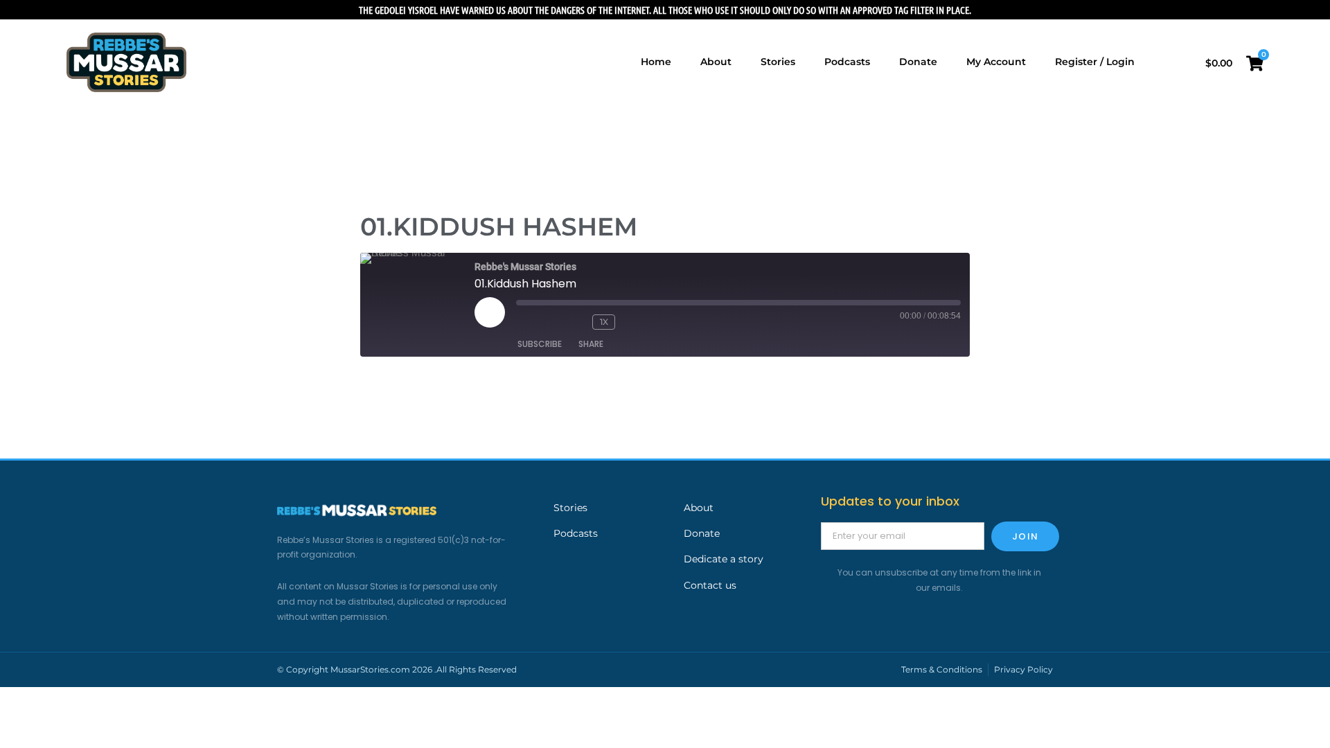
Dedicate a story (723, 559)
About (698, 507)
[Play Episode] (490, 312)
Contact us (710, 585)
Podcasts (575, 533)
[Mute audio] (537, 322)
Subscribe (539, 344)
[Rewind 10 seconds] (575, 322)
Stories (570, 507)
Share (590, 344)
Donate (702, 533)
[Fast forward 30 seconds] (643, 322)
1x (604, 322)
